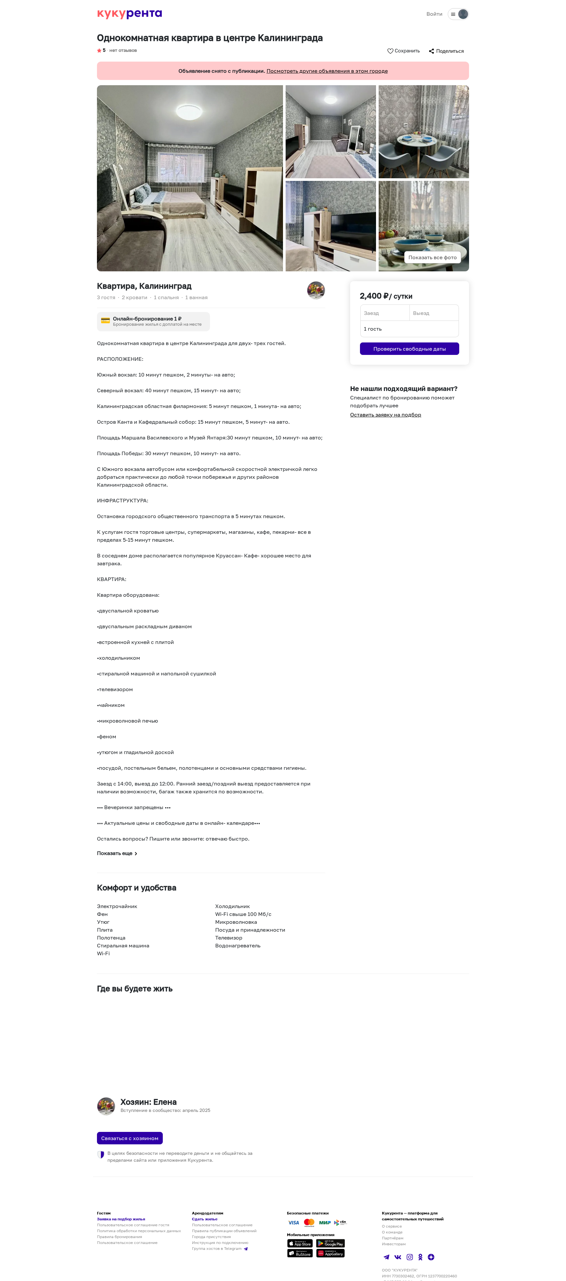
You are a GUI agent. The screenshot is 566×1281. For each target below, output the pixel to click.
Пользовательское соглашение (127, 1242)
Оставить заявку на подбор (385, 414)
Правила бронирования (119, 1236)
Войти (434, 14)
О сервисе (392, 1226)
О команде (392, 1232)
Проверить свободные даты (409, 348)
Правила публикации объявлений (224, 1230)
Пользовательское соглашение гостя (133, 1224)
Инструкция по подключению (220, 1242)
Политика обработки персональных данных (139, 1230)
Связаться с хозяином (130, 1138)
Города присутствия (211, 1236)
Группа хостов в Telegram (217, 1248)
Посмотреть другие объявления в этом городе (327, 71)
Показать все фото (432, 257)
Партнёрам (393, 1237)
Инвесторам (394, 1243)
